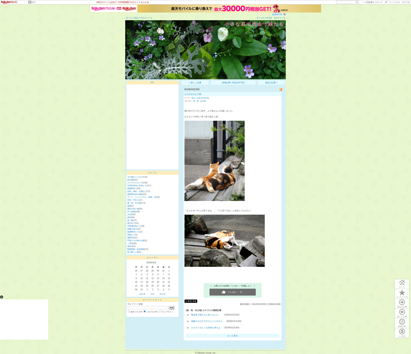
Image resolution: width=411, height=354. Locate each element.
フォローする (402, 297)
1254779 (277, 14)
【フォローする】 (264, 18)
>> (372, 2)
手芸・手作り (133, 200)
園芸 (34, 2)
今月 (152, 294)
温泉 (129, 206)
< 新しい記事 (195, 82)
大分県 (130, 214)
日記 (136, 18)
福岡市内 (131, 237)
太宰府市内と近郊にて (137, 185)
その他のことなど (135, 177)
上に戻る (402, 336)
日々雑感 (131, 211)
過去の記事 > (271, 82)
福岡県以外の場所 (135, 194)
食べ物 (130, 220)
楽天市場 (406, 2)
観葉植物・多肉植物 (136, 249)
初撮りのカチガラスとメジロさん (207, 321)
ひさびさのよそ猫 (192, 94)
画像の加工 (132, 229)
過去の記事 (402, 307)
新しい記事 (402, 316)
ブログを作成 (394, 2)
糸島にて (131, 235)
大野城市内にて (134, 226)
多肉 (129, 217)
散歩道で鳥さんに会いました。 (205, 315)
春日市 (130, 246)
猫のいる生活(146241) (200, 98)
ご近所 (130, 243)
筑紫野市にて (133, 232)
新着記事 (402, 326)
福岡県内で (132, 188)
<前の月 (142, 294)
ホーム (129, 18)
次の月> (163, 294)
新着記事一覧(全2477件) (233, 82)
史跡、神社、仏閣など (137, 191)
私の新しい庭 (133, 252)
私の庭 (130, 180)
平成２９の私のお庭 (136, 240)
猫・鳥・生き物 (134, 203)
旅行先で (131, 223)
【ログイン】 (279, 18)
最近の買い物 (133, 209)
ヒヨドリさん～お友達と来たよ (205, 327)
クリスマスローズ (135, 183)
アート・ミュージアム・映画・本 (141, 197)
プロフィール (146, 18)
